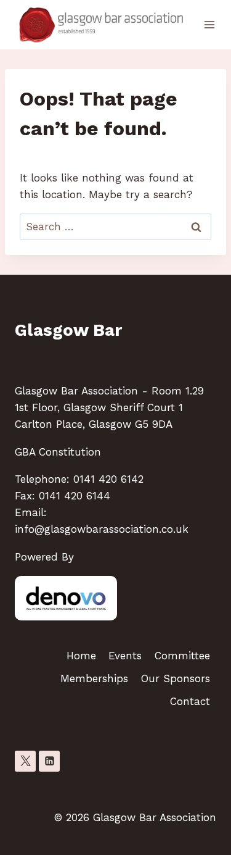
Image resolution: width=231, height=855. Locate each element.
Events (125, 655)
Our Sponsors (175, 678)
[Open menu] (209, 24)
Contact (190, 701)
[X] (25, 761)
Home (81, 655)
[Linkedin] (49, 761)
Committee (182, 655)
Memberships (94, 678)
